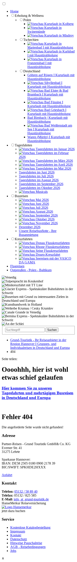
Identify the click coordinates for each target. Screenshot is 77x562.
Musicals (41, 192)
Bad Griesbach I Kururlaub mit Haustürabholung (49, 112)
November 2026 (46, 223)
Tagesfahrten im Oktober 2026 (39, 188)
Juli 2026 (41, 207)
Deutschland (31, 71)
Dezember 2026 (29, 227)
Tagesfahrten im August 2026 (39, 180)
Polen (27, 20)
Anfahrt (7, 475)
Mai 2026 (42, 200)
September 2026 (46, 215)
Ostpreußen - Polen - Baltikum (31, 270)
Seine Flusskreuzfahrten (51, 250)
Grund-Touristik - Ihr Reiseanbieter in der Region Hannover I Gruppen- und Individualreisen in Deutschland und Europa (40, 344)
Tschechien (30, 40)
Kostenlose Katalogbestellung (30, 527)
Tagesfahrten (23, 145)
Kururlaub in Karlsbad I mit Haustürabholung (51, 53)
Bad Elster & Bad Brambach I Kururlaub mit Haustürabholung (47, 94)
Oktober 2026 (45, 219)
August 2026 (44, 211)
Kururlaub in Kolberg (58, 24)
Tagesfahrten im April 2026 (54, 164)
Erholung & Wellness (29, 15)
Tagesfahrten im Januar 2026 (55, 149)
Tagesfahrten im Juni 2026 (37, 172)
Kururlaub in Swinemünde (44, 29)
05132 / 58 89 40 (25, 491)
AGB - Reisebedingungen (28, 547)
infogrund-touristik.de (31, 499)
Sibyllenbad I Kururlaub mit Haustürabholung (49, 84)
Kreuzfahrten (24, 239)
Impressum (17, 531)
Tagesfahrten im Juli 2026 (36, 176)
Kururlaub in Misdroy (58, 35)
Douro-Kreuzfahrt (47, 254)
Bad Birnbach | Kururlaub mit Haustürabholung (47, 119)
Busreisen (21, 196)
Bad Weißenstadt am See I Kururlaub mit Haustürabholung (49, 129)
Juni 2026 (42, 204)
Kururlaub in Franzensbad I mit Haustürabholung (44, 63)
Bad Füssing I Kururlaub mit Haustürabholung (49, 104)
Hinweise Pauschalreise (26, 543)
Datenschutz (18, 539)
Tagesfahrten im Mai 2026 (53, 168)
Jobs (13, 551)
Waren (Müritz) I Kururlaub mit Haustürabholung (48, 139)
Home (14, 11)
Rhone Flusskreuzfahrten (52, 247)
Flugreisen (17, 266)
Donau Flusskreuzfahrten (52, 243)
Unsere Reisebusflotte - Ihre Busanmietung (37, 233)
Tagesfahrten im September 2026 (41, 184)
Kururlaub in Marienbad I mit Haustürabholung (50, 45)
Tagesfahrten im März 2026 (54, 161)
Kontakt (15, 535)
